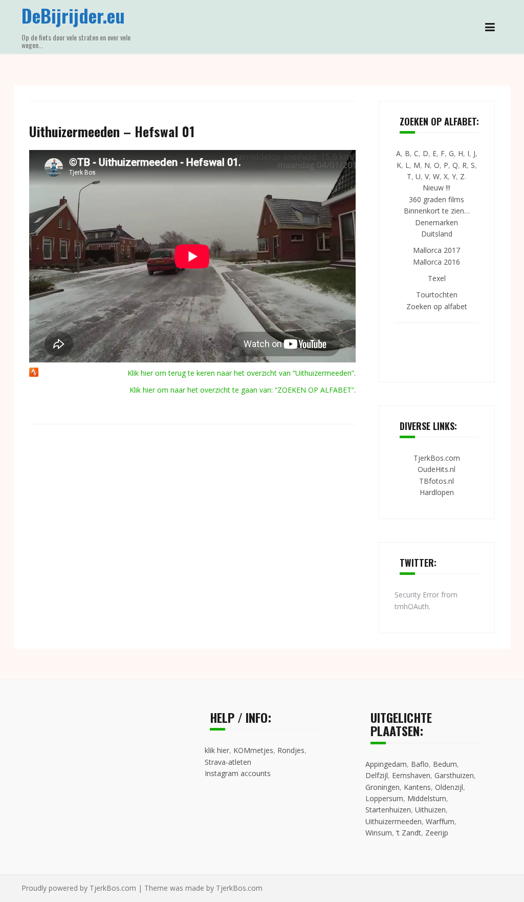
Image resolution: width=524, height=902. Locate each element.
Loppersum (384, 798)
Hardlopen (437, 492)
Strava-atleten (228, 762)
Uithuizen (430, 809)
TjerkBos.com (436, 458)
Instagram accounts (238, 773)
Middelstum (426, 798)
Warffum (440, 821)
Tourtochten (436, 294)
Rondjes (290, 750)
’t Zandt (408, 832)
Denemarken (436, 222)
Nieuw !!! (436, 187)
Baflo (420, 764)
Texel (437, 278)
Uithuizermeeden (393, 821)
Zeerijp (436, 832)
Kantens (417, 787)
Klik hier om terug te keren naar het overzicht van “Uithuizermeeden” (240, 373)
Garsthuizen (454, 775)
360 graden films (436, 199)
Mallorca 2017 (436, 250)
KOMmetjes (253, 750)
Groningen (382, 787)
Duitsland (436, 234)
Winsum (378, 832)
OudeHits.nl (436, 469)
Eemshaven (411, 775)
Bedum (445, 764)
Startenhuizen (388, 809)
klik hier (217, 750)
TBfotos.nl (436, 481)
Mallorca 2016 (436, 262)
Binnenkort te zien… (437, 211)
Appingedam (386, 764)
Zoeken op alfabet (436, 306)
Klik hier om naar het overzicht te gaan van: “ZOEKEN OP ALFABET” (241, 390)
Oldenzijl (449, 787)
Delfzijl (376, 775)
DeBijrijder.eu (73, 15)
